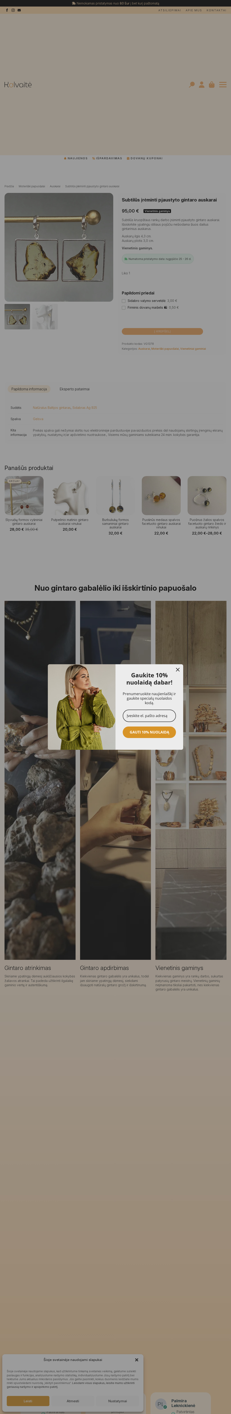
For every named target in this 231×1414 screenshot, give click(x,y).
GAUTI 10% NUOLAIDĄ (149, 732)
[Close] (177, 669)
